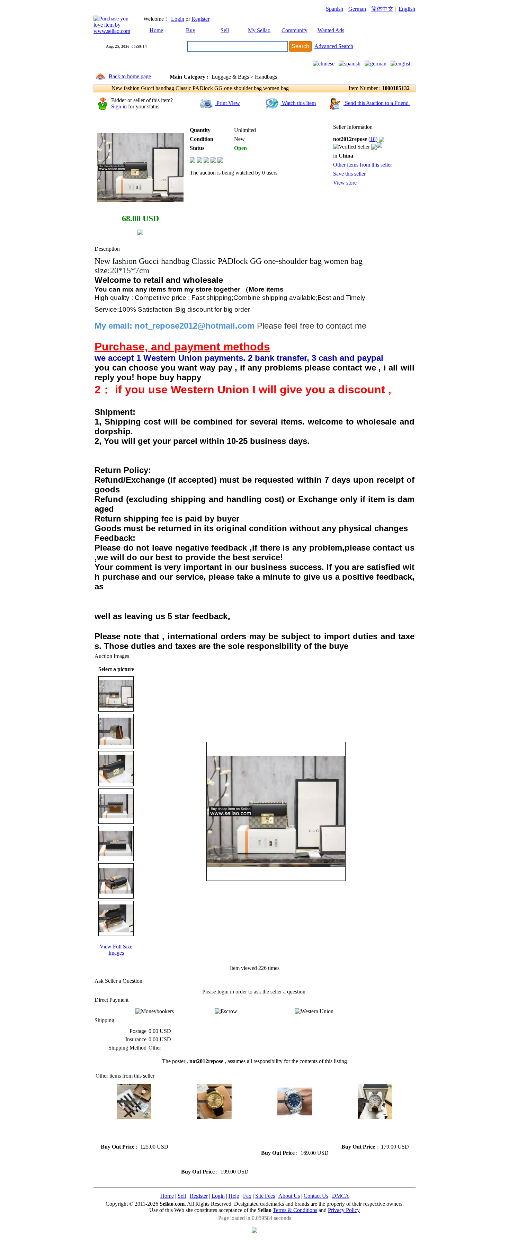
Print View (227, 103)
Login (177, 19)
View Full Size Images (116, 950)
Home (156, 30)
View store (345, 183)
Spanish (334, 9)
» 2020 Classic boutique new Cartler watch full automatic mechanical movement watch (372, 1131)
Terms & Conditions (295, 1210)
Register (200, 19)
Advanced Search (333, 46)
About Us (289, 1196)
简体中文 (382, 9)
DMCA (340, 1196)
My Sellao (259, 30)
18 (373, 139)
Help (234, 1196)
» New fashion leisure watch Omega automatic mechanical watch (132, 1131)
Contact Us (316, 1196)
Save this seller (349, 174)
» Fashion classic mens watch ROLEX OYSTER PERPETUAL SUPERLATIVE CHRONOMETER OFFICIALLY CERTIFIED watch (212, 1143)
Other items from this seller (362, 165)
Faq (247, 1196)
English (407, 9)
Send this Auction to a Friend (376, 103)
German (357, 9)
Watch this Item (298, 103)
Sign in (119, 106)
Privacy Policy (344, 1210)
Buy (190, 30)
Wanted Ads (331, 30)
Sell (225, 30)
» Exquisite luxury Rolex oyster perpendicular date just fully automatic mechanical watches (293, 1134)
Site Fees (265, 1196)
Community (294, 30)
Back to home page (130, 76)
